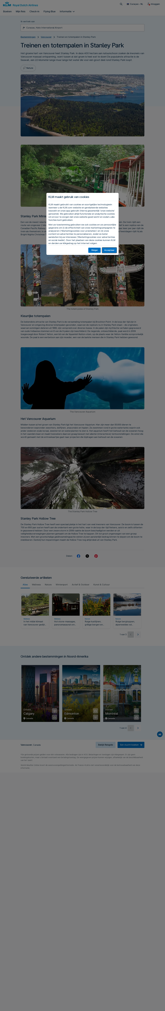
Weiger (94, 250)
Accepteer (109, 250)
